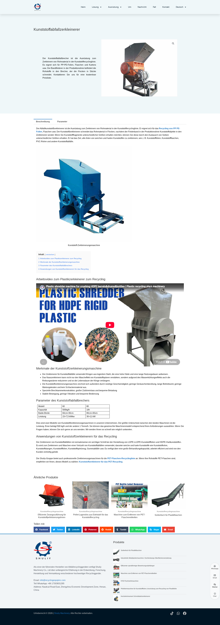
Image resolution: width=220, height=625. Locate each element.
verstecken (50, 255)
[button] (173, 43)
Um (129, 7)
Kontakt (165, 7)
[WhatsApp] (178, 613)
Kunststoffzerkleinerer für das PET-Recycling (100, 462)
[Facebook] (184, 613)
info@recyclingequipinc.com (52, 580)
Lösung (95, 7)
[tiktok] (172, 613)
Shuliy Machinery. (62, 613)
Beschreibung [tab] (43, 121)
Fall (154, 7)
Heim (83, 7)
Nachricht (142, 7)
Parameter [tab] (62, 121)
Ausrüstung (113, 7)
